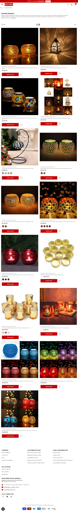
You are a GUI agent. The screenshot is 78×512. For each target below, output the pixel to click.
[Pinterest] (11, 496)
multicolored (6, 226)
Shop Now (48, 1)
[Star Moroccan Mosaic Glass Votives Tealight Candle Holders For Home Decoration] (19, 200)
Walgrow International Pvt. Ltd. (9, 66)
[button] (37, 25)
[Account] (71, 4)
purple (6, 279)
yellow (8, 173)
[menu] (2, 4)
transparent (11, 332)
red (6, 173)
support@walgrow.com (10, 489)
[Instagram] (7, 496)
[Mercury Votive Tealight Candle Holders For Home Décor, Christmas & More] (19, 306)
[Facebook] (3, 496)
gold (3, 332)
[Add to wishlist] (21, 74)
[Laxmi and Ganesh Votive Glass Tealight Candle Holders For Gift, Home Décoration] (58, 306)
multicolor (44, 173)
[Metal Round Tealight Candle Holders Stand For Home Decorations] (58, 253)
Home (1, 7)
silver (8, 332)
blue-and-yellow (11, 173)
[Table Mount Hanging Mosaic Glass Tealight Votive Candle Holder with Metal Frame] (19, 146)
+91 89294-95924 (14, 487)
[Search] (68, 4)
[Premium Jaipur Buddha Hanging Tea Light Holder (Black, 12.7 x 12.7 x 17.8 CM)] (58, 46)
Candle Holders (8, 7)
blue (3, 173)
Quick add (49, 124)
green (42, 173)
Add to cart (10, 74)
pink (50, 226)
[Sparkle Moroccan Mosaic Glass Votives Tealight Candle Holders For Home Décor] (58, 146)
